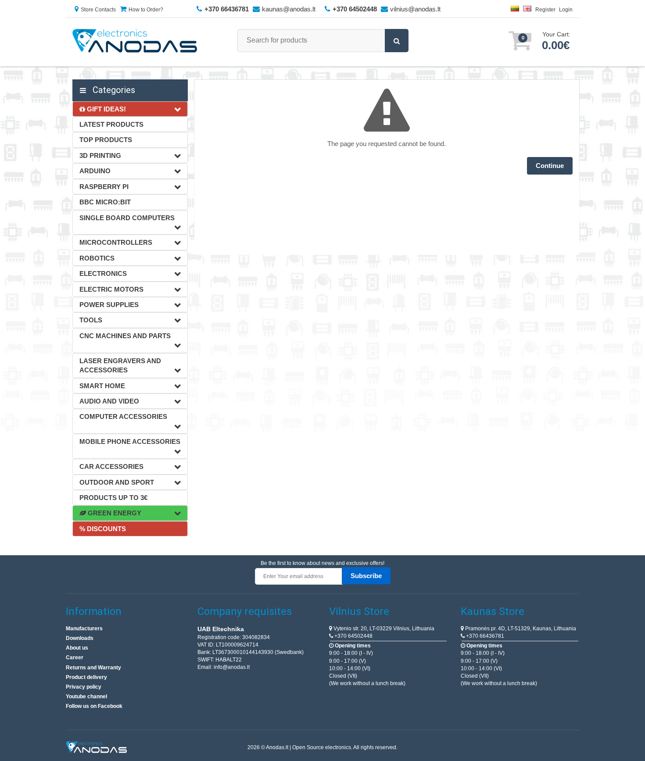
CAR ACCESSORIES (111, 466)
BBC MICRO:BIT (105, 202)
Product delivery (86, 677)
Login (566, 10)
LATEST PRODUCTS (111, 124)
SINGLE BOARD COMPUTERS (127, 218)
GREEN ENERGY (113, 513)
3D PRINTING (100, 155)
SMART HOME (102, 385)
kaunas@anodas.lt (288, 9)
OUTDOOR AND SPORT (116, 482)
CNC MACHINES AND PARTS (125, 335)
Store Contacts (98, 10)
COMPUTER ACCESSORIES (123, 416)
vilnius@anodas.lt (415, 9)
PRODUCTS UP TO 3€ (113, 497)
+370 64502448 (353, 636)
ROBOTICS (97, 258)
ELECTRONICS (103, 273)
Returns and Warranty (93, 668)
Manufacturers (84, 628)
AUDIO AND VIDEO (109, 401)
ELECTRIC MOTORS (111, 289)
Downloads (79, 638)
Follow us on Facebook (94, 706)
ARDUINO (95, 171)
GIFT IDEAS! (105, 109)
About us (77, 648)
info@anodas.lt (232, 667)
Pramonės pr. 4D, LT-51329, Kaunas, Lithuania (520, 628)
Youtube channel (86, 696)
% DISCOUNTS (102, 528)
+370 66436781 (484, 636)
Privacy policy (83, 687)
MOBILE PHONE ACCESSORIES (129, 441)
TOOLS (90, 320)
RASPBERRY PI (104, 186)
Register (545, 10)
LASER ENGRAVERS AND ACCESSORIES (120, 365)
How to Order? (146, 10)
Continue (550, 165)
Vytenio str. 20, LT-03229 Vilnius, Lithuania (383, 628)
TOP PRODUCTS (105, 139)
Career (74, 657)
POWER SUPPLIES (109, 304)
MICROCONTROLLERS (115, 242)
